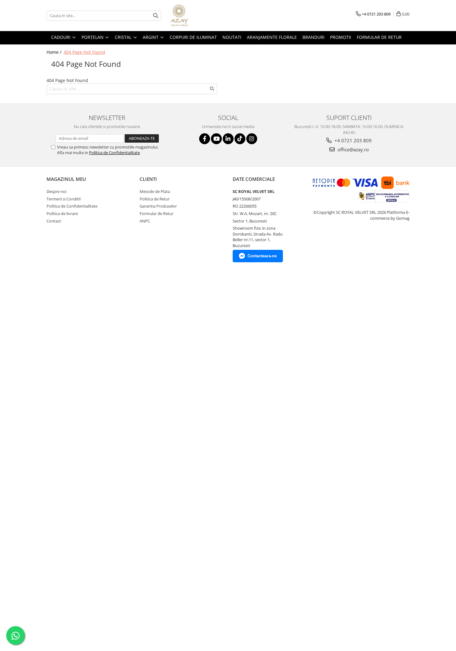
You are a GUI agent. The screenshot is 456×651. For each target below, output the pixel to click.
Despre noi (56, 191)
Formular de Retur (379, 37)
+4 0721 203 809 (352, 140)
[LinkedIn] (228, 138)
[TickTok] (240, 138)
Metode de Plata (155, 191)
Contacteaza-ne (262, 256)
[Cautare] (155, 16)
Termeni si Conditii (64, 199)
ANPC (145, 221)
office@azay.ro (352, 149)
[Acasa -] (202, 15)
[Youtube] (216, 138)
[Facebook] (204, 138)
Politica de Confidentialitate (114, 152)
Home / (55, 52)
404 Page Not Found (84, 52)
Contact (54, 221)
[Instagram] (251, 138)
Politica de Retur (155, 199)
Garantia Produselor (158, 206)
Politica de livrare (62, 213)
